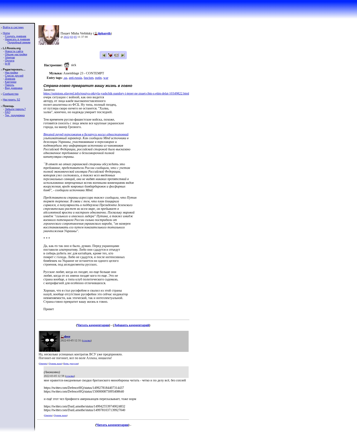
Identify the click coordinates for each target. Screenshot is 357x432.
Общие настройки (16, 54)
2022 (66, 36)
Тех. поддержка (15, 115)
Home (6, 33)
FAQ (7, 112)
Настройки (11, 72)
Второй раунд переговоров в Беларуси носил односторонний (86, 134)
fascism (88, 78)
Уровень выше (55, 363)
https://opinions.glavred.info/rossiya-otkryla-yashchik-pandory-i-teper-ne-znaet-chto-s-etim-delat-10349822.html (116, 93)
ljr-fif (7, 63)
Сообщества (10, 93)
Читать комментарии (93, 325)
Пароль (9, 85)
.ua (65, 78)
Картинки (10, 81)
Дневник (10, 78)
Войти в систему (13, 27)
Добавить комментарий (131, 325)
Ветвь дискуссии (71, 363)
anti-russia (75, 78)
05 (75, 36)
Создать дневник (15, 36)
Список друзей (14, 75)
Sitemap (10, 57)
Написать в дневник (17, 39)
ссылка (87, 340)
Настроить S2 (11, 99)
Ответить (43, 363)
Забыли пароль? (15, 109)
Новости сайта (14, 51)
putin (98, 78)
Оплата (9, 60)
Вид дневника (13, 88)
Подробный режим (18, 42)
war (105, 78)
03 (71, 36)
